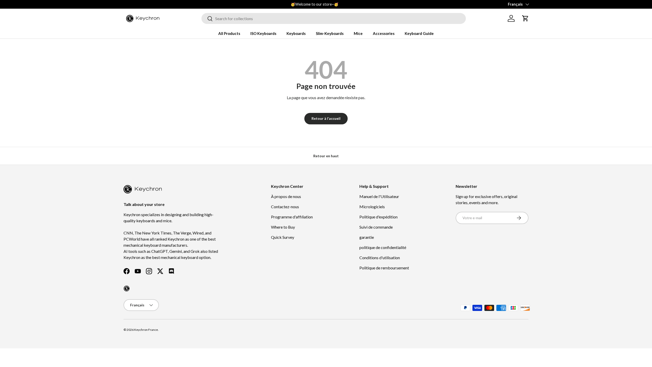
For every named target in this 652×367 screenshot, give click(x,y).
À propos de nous (286, 196)
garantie (366, 237)
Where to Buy (283, 227)
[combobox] (333, 18)
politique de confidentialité (382, 247)
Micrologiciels (372, 206)
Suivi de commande (376, 227)
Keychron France (146, 330)
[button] (525, 18)
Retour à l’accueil (326, 118)
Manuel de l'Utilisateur (379, 196)
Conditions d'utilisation (379, 257)
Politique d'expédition (378, 216)
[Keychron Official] (126, 288)
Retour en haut (326, 156)
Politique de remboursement (384, 267)
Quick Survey (282, 237)
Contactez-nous (285, 206)
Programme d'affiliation (292, 216)
